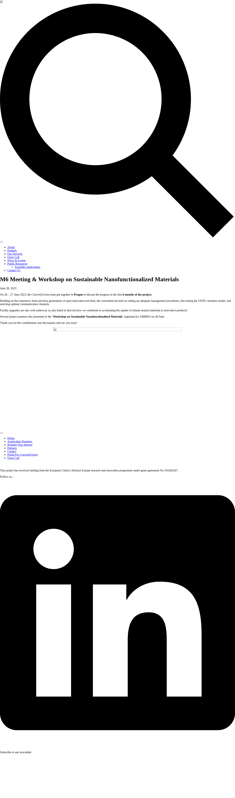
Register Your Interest (19, 444)
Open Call (13, 257)
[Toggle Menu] (1, 242)
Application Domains (19, 441)
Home (11, 438)
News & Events (16, 260)
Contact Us (13, 270)
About (11, 247)
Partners (12, 250)
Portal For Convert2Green (22, 454)
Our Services (14, 253)
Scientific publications (27, 267)
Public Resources (17, 263)
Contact (11, 451)
